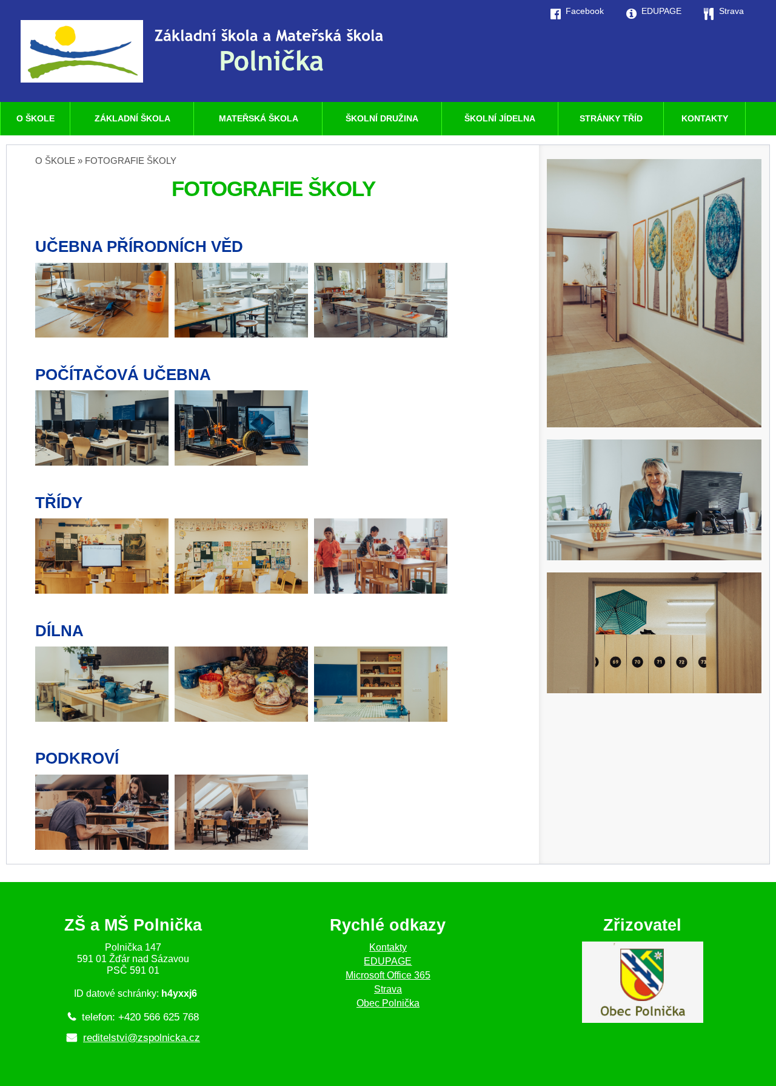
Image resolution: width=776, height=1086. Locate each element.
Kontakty (388, 947)
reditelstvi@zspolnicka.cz (141, 1038)
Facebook (585, 11)
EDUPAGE (388, 961)
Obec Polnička (388, 1003)
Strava (388, 989)
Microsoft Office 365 (388, 975)
